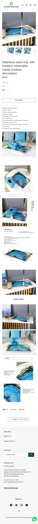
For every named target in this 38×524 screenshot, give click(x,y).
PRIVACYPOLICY (9, 441)
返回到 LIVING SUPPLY (20, 419)
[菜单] (35, 5)
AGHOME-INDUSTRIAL (16, 517)
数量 (3, 90)
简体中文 (18, 499)
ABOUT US (7, 436)
